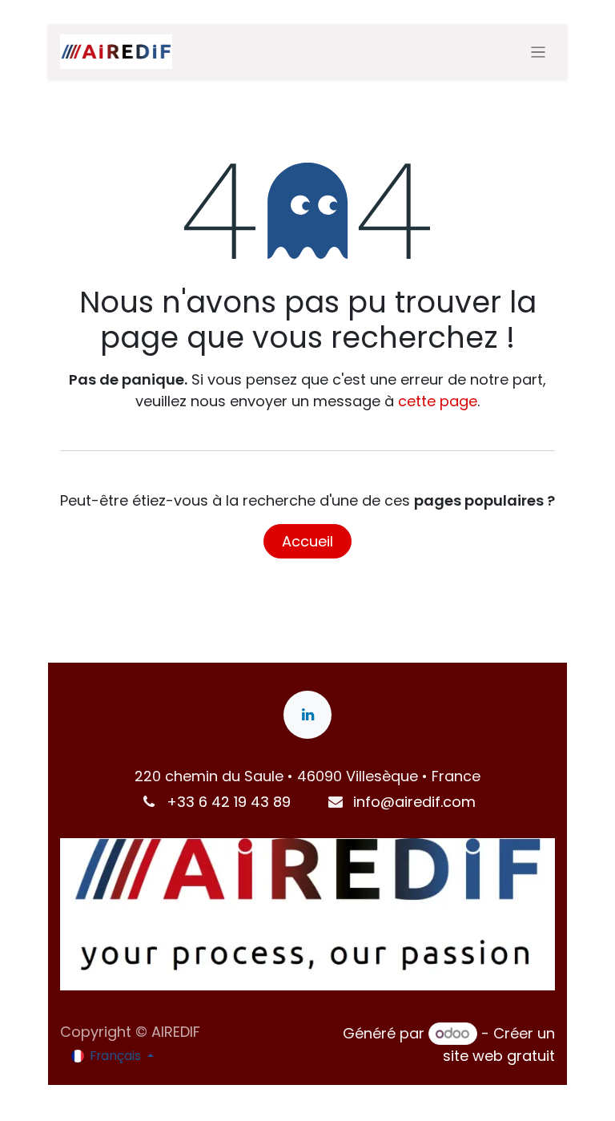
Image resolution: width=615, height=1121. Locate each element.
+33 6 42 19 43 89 (229, 802)
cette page (437, 401)
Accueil (307, 541)
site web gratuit (499, 1056)
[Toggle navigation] (538, 51)
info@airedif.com (414, 802)
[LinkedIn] (307, 715)
